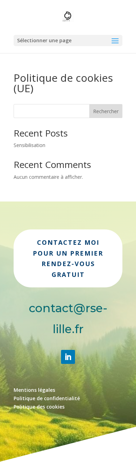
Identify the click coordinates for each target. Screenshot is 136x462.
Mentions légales (34, 390)
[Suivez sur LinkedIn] (68, 357)
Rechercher (106, 111)
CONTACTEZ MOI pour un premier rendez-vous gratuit (68, 258)
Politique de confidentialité (47, 398)
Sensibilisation (29, 145)
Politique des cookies (39, 406)
